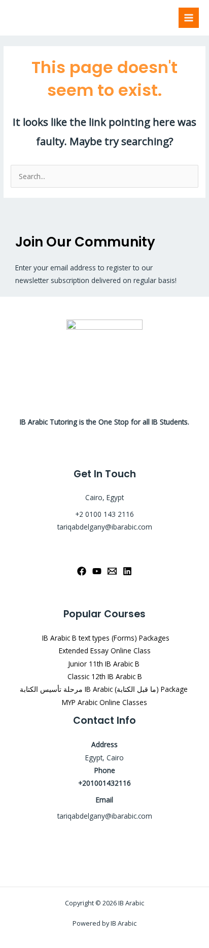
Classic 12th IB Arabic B (104, 676)
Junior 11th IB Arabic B (105, 664)
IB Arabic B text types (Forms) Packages (104, 638)
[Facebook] (81, 571)
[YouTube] (96, 571)
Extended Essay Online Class (105, 650)
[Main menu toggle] (189, 18)
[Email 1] (112, 571)
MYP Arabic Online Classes (104, 702)
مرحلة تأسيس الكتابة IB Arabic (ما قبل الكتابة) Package (105, 689)
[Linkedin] (127, 571)
